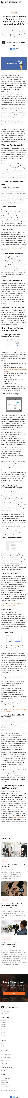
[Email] (17, 49)
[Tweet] (14, 49)
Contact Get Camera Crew (19, 817)
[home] (11, 2)
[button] (25, 2)
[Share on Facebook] (11, 49)
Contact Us (14, 993)
